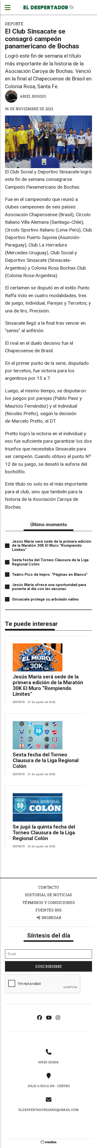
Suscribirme (48, 966)
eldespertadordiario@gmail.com (48, 1110)
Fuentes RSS (48, 909)
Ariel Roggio (33, 96)
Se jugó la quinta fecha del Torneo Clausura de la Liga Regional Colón (44, 832)
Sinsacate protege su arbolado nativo (45, 599)
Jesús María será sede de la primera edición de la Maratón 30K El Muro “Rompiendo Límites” (51, 545)
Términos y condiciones (48, 902)
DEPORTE (14, 23)
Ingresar (51, 917)
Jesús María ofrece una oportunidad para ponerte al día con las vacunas (49, 587)
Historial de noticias (48, 894)
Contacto (48, 887)
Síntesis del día (48, 935)
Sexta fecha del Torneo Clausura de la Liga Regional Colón (50, 562)
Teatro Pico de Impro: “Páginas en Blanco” (50, 574)
